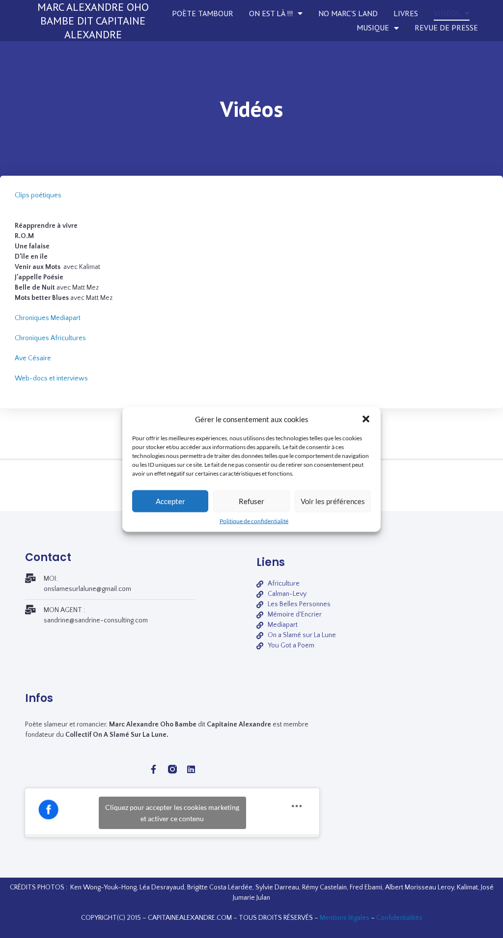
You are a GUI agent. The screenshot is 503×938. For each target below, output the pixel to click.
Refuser (251, 501)
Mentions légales (344, 918)
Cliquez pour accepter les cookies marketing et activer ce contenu (172, 813)
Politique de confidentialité (254, 520)
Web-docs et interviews (51, 378)
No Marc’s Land (348, 13)
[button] (366, 419)
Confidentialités (399, 918)
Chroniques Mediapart (48, 318)
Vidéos (447, 13)
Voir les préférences (333, 501)
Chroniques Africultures (50, 338)
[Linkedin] (191, 769)
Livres (405, 13)
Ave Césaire (33, 358)
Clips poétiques (38, 195)
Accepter (170, 501)
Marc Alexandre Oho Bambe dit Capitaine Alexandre (93, 20)
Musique (373, 27)
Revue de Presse (446, 27)
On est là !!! (271, 13)
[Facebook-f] (153, 769)
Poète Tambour (202, 13)
